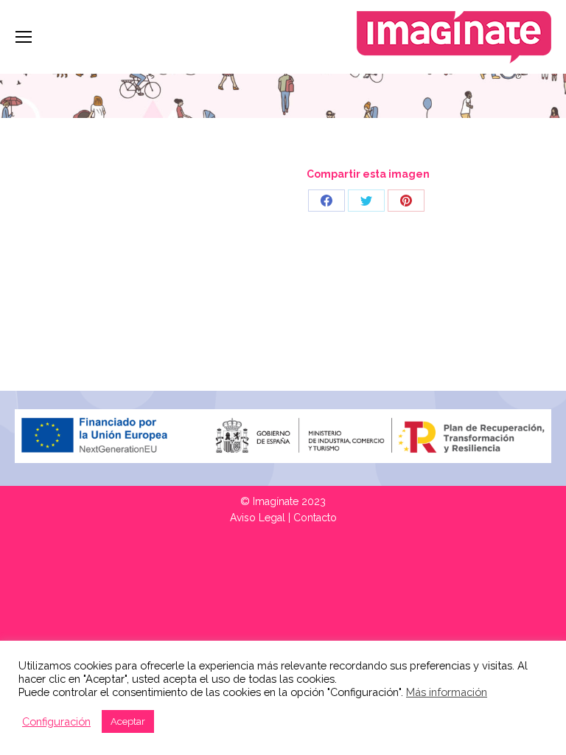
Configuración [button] (56, 721)
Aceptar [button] (128, 721)
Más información (446, 692)
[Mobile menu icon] (23, 37)
